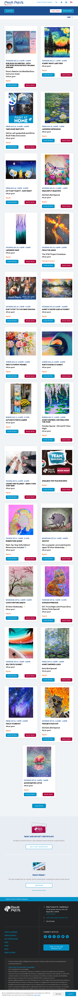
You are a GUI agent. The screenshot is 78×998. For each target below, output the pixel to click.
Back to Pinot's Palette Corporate (17, 899)
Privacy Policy (22, 967)
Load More (39, 806)
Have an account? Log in (39, 890)
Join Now (39, 885)
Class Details (12, 85)
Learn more (37, 995)
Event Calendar (10, 932)
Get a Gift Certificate (39, 847)
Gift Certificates (11, 939)
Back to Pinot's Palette (45, 2)
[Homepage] (21, 909)
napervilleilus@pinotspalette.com (57, 918)
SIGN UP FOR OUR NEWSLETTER (56, 947)
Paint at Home (9, 952)
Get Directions (50, 914)
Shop (6, 946)
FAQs (6, 942)
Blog (6, 949)
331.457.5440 (50, 921)
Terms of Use (12, 967)
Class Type (9, 11)
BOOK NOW (30, 85)
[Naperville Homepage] (14, 2)
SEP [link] (69, 17)
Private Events (10, 935)
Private (67, 11)
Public (55, 11)
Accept (70, 994)
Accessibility (30, 967)
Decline (58, 994)
